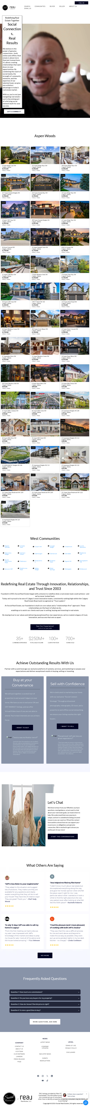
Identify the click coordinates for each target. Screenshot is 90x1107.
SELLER (62, 6)
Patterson (23, 561)
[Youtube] (42, 1080)
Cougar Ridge (52, 546)
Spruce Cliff (8, 569)
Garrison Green (22, 553)
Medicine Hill (83, 553)
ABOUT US (73, 6)
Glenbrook (53, 553)
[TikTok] (47, 1080)
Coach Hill (38, 546)
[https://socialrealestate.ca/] (9, 7)
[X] (47, 1076)
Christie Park (22, 546)
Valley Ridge (37, 568)
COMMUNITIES (40, 6)
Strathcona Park (23, 568)
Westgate (68, 569)
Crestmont (68, 546)
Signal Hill (68, 561)
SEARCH (27, 6)
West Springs (52, 568)
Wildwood (83, 569)
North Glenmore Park (8, 561)
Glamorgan (38, 553)
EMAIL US (27, 8)
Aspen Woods (7, 546)
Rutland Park (52, 561)
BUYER (52, 6)
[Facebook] (38, 1076)
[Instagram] (42, 1076)
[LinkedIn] (52, 1076)
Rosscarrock (38, 561)
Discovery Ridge (8, 553)
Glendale (68, 553)
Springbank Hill (84, 561)
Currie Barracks (83, 546)
